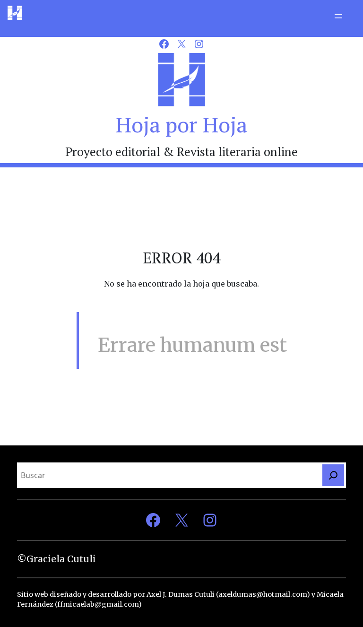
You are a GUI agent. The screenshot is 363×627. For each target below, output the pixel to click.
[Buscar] (333, 475)
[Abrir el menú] (338, 16)
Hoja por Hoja (181, 124)
